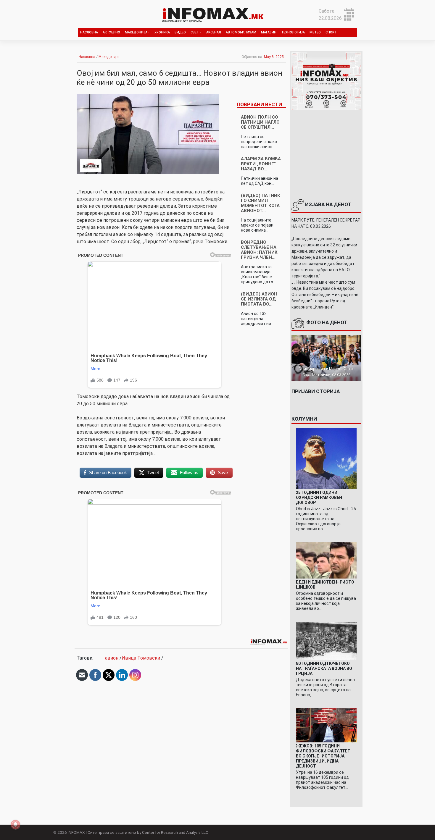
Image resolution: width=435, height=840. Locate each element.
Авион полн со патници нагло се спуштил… (260, 122)
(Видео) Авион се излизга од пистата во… (259, 299)
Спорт (331, 32)
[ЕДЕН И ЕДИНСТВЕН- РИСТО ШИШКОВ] (326, 560)
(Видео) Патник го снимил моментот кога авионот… (260, 203)
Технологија (293, 32)
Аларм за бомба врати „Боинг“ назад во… (261, 164)
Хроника (162, 32)
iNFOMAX (76, 832)
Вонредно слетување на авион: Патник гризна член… (259, 250)
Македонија (136, 32)
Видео (180, 32)
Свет (195, 32)
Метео (315, 32)
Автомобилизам (241, 32)
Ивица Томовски (141, 658)
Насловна (89, 32)
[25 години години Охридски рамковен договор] (326, 458)
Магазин (268, 32)
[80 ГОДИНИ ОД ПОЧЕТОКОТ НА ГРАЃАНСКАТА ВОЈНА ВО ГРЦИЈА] (326, 640)
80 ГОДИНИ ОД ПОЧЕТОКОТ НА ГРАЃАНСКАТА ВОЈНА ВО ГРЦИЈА (324, 668)
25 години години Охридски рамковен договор (319, 497)
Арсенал (213, 32)
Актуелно (111, 32)
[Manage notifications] (15, 824)
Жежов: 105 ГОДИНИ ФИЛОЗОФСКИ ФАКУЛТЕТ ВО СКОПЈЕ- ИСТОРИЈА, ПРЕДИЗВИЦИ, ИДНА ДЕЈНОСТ (323, 756)
